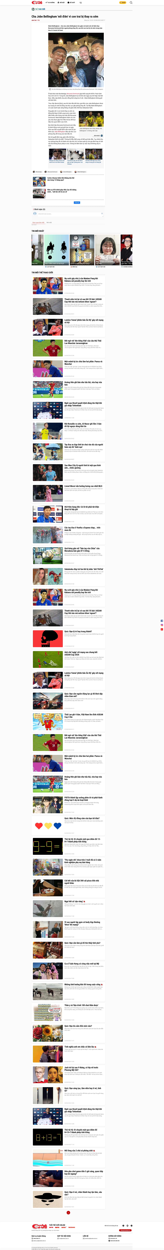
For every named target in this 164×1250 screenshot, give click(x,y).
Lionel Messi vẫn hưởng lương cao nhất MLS (83, 489)
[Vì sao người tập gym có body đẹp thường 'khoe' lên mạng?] (48, 932)
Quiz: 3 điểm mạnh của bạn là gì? (54, 267)
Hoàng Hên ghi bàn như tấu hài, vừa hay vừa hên (83, 386)
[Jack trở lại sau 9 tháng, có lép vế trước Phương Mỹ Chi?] (48, 1078)
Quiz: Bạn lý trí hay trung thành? (78, 635)
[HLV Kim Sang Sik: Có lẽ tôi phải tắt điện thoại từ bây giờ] (48, 517)
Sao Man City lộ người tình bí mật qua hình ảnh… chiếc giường (82, 470)
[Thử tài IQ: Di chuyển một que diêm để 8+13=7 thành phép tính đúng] (48, 1140)
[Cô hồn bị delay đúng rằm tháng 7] (82, 253)
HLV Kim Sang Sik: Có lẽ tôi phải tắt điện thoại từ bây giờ (81, 511)
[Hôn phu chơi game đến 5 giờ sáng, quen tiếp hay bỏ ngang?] (48, 1182)
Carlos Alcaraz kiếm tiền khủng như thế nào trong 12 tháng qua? (60, 179)
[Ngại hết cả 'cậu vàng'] (48, 912)
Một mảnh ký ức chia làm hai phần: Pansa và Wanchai (83, 366)
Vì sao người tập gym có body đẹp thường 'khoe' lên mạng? (82, 926)
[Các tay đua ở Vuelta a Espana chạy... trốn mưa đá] (48, 538)
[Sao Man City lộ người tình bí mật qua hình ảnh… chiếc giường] (48, 476)
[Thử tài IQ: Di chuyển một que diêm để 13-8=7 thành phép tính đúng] (48, 849)
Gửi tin (123, 2)
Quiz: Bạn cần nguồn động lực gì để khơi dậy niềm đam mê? (83, 698)
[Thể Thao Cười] (82, 10)
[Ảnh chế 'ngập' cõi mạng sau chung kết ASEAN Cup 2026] (48, 662)
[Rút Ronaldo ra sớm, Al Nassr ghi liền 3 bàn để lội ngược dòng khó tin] (48, 434)
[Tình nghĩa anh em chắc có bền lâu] (48, 1057)
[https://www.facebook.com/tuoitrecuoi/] (123, 1229)
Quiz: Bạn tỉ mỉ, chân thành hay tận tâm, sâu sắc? (83, 1196)
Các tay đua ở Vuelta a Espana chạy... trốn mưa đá (82, 532)
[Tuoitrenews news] (71, 1230)
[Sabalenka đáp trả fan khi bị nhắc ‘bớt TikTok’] (48, 579)
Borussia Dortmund (73, 94)
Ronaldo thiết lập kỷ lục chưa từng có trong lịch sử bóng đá (93, 161)
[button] (80, 3)
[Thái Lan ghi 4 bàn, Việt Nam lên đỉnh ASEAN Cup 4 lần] (48, 725)
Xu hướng (51, 2)
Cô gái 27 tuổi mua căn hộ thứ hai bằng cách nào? (107, 266)
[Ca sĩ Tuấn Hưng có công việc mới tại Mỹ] (48, 974)
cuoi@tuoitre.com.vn (64, 1241)
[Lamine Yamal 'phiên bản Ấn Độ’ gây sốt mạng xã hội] (48, 330)
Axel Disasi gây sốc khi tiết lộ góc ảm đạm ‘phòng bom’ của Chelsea (75, 162)
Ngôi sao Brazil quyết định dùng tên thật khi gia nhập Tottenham (83, 407)
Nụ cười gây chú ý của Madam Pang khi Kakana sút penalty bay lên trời (81, 283)
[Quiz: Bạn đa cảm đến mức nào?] (48, 1036)
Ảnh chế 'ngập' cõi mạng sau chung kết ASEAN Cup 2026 (80, 656)
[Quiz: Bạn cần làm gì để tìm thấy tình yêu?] (48, 953)
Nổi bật (62, 2)
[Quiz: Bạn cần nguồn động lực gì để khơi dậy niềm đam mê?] (48, 704)
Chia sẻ (77, 202)
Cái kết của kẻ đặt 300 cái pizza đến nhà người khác (81, 885)
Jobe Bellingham (59, 132)
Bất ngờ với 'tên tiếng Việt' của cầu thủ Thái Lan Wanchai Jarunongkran (82, 345)
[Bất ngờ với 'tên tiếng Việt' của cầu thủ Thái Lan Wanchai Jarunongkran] (48, 351)
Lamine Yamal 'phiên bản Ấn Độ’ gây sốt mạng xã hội (83, 324)
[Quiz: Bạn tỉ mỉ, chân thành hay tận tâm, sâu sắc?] (48, 1202)
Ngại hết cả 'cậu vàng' (73, 905)
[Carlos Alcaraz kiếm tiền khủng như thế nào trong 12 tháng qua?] (39, 182)
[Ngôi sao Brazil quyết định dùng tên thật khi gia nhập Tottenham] (48, 413)
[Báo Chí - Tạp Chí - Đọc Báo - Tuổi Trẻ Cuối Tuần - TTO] (57, 1230)
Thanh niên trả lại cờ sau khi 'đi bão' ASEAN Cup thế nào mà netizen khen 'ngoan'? (83, 303)
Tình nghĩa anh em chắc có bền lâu (79, 1050)
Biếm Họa (74, 270)
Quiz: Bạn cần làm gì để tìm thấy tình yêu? (82, 946)
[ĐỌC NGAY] (97, 135)
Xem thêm (68, 1216)
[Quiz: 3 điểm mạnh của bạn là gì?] (56, 253)
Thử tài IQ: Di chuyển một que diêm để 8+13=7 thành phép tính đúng (80, 1134)
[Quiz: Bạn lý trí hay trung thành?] (48, 642)
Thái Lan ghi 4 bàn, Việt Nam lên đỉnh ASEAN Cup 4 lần (83, 719)
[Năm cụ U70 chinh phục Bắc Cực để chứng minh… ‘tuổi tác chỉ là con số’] (39, 193)
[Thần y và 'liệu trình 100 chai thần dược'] (48, 1015)
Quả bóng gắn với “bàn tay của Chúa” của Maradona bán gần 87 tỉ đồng (82, 553)
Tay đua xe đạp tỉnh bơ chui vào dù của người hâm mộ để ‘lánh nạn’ (83, 449)
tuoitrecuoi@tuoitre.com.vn (91, 1241)
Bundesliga (39, 171)
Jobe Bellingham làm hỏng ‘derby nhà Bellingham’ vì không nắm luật (91, 130)
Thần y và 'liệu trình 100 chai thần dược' (81, 1008)
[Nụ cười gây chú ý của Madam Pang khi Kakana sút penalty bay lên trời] (48, 289)
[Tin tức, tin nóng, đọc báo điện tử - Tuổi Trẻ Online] (51, 1230)
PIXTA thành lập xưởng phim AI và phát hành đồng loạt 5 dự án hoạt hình (83, 802)
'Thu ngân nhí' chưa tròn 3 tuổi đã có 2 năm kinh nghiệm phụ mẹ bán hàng (82, 864)
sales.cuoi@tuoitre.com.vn (40, 1244)
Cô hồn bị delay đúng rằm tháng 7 (80, 267)
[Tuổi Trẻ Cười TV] (127, 1229)
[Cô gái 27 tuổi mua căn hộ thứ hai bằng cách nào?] (107, 253)
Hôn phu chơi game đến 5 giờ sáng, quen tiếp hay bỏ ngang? (83, 1176)
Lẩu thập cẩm (50, 270)
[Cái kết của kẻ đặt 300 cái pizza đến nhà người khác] (48, 891)
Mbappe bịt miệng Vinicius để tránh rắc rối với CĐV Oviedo (56, 161)
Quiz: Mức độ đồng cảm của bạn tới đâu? (82, 822)
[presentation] (31, 253)
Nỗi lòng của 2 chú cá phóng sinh (78, 1154)
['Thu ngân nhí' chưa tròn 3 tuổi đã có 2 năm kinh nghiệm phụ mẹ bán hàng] (48, 870)
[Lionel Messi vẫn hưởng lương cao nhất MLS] (48, 496)
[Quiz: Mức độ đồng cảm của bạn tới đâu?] (48, 829)
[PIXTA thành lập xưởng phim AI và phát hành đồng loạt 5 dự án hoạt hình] (48, 808)
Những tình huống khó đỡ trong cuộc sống (82, 988)
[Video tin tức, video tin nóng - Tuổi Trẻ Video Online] (64, 1230)
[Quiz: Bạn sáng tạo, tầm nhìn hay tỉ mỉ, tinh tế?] (48, 1098)
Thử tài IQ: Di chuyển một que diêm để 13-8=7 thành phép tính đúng (82, 843)
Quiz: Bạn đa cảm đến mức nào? (78, 1029)
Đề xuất (72, 2)
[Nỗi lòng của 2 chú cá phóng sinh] (48, 1161)
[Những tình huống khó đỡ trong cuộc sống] (48, 995)
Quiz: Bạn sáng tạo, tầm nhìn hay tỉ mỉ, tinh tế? (82, 1092)
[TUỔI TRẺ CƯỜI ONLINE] (39, 1230)
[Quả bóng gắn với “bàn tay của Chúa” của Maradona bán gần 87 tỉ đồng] (48, 559)
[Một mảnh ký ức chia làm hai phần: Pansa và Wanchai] (48, 372)
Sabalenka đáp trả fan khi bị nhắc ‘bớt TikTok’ (83, 572)
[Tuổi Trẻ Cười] (131, 1229)
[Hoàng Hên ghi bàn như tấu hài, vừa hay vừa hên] (48, 392)
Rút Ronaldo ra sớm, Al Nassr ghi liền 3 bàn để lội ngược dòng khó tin (82, 428)
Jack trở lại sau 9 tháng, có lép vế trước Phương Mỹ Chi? (81, 1072)
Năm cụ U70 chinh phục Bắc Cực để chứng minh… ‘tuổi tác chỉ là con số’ (61, 191)
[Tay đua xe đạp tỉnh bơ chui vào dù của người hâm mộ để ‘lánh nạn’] (48, 455)
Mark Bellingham (82, 171)
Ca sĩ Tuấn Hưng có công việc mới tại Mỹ (81, 967)
